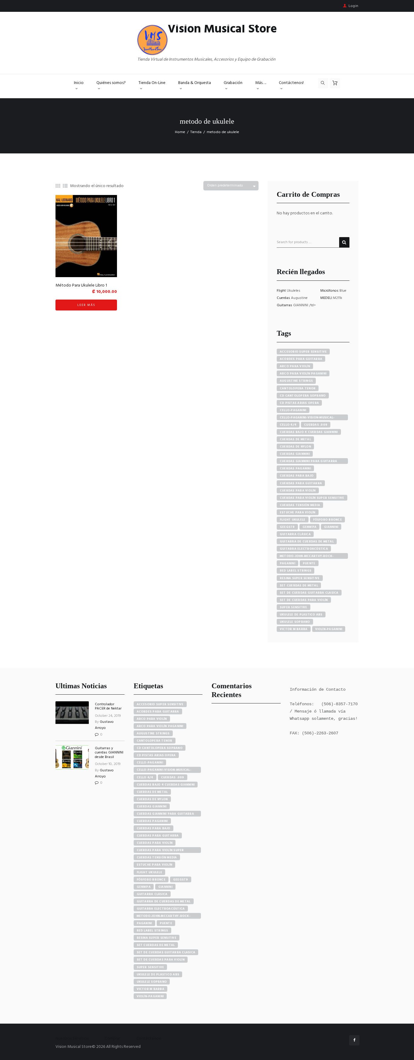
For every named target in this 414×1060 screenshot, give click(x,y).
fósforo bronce (327, 519)
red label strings (295, 570)
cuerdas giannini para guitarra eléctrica (308, 461)
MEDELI (326, 298)
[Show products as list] (65, 186)
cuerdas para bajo (296, 475)
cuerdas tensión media (300, 505)
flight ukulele (292, 519)
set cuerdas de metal (299, 585)
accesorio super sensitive (303, 351)
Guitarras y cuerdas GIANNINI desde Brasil (109, 752)
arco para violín (295, 366)
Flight (282, 291)
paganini (287, 563)
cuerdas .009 (315, 424)
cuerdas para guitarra (301, 483)
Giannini (331, 527)
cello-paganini (293, 410)
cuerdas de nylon (295, 446)
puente (309, 563)
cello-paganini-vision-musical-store (307, 417)
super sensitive (293, 607)
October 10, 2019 (108, 764)
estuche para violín (298, 512)
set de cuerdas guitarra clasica (309, 592)
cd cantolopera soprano (303, 395)
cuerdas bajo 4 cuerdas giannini (309, 432)
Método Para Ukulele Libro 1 (81, 285)
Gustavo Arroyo (104, 725)
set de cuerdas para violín (304, 600)
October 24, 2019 (108, 716)
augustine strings (296, 380)
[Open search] (323, 83)
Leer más (86, 305)
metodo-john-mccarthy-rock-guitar (307, 556)
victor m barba (294, 629)
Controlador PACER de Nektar (108, 706)
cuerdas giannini (295, 453)
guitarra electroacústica (304, 548)
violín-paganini (328, 629)
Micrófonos (329, 291)
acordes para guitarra (301, 359)
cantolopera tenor (298, 388)
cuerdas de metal (295, 439)
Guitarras (285, 305)
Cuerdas (284, 298)
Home (180, 132)
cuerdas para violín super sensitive (312, 497)
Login (354, 6)
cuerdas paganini (295, 468)
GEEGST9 (287, 527)
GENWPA (309, 527)
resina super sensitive (300, 578)
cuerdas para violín (298, 490)
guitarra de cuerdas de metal (307, 541)
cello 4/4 (288, 424)
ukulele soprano (295, 621)
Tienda (196, 132)
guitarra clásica (295, 534)
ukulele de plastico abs (301, 614)
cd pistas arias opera (299, 403)
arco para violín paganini (303, 373)
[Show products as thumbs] (57, 186)
